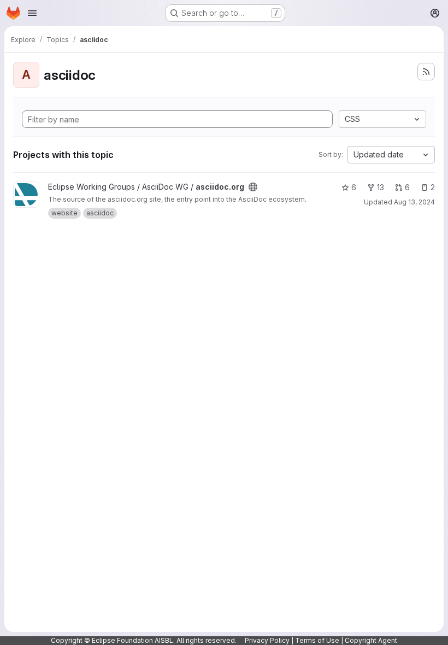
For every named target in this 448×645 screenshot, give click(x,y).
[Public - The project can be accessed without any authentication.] (253, 187)
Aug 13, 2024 (414, 202)
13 (380, 187)
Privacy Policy (267, 640)
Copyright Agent (371, 640)
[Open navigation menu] (32, 13)
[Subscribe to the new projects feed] (426, 71)
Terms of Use (317, 640)
